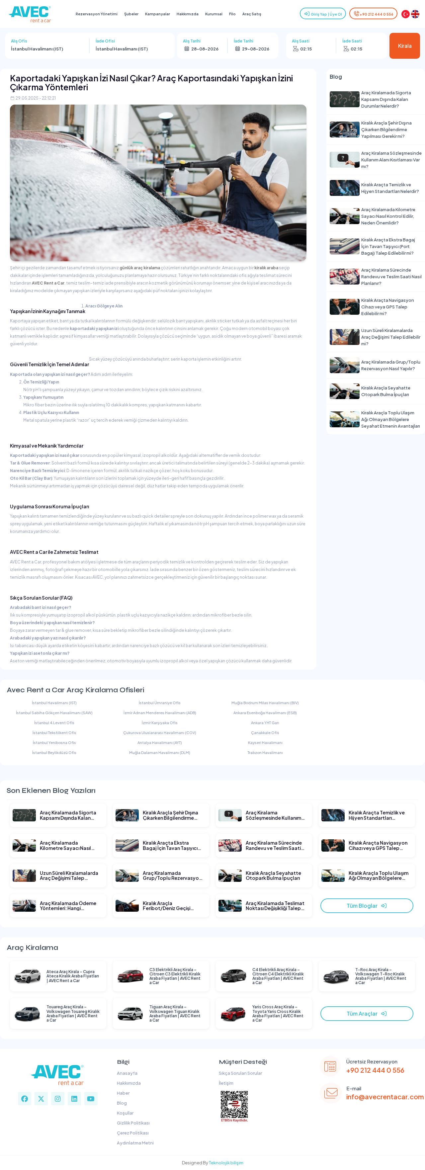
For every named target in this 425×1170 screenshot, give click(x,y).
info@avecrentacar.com (385, 1096)
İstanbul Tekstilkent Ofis (54, 732)
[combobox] (47, 49)
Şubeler (131, 14)
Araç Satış (251, 14)
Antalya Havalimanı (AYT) (159, 742)
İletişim (225, 1083)
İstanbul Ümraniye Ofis (160, 703)
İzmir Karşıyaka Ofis (160, 722)
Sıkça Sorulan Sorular (239, 1073)
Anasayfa (126, 1073)
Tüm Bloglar (364, 905)
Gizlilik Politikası (133, 1123)
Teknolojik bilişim (226, 1162)
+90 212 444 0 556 (376, 14)
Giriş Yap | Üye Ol (326, 14)
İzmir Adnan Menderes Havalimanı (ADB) (160, 712)
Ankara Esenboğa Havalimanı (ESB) (265, 712)
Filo (232, 14)
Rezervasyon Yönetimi (97, 14)
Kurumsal (213, 14)
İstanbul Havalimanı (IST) (54, 703)
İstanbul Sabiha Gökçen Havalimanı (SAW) (54, 712)
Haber (122, 1093)
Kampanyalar (157, 14)
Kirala (405, 45)
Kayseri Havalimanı (265, 742)
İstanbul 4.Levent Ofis (54, 722)
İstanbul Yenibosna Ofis (54, 742)
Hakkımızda (188, 14)
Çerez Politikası (132, 1132)
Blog (121, 1103)
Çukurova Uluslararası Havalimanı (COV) (159, 732)
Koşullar (124, 1113)
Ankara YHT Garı (265, 722)
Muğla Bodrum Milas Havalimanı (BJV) (265, 703)
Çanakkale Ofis (265, 732)
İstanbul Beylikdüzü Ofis (54, 752)
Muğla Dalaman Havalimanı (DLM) (159, 752)
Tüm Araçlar (364, 1013)
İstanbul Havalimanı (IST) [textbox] (37, 48)
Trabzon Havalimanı (265, 752)
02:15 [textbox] (306, 48)
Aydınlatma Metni (135, 1142)
